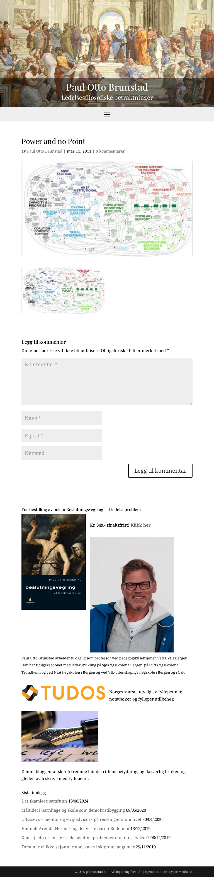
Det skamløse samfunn (44, 801)
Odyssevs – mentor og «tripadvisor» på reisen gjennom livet (81, 819)
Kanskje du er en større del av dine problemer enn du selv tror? (85, 837)
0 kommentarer (110, 151)
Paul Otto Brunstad (44, 151)
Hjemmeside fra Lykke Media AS (169, 871)
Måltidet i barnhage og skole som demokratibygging (73, 810)
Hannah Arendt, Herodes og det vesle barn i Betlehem (75, 828)
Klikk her (141, 525)
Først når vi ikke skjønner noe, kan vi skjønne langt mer (78, 846)
